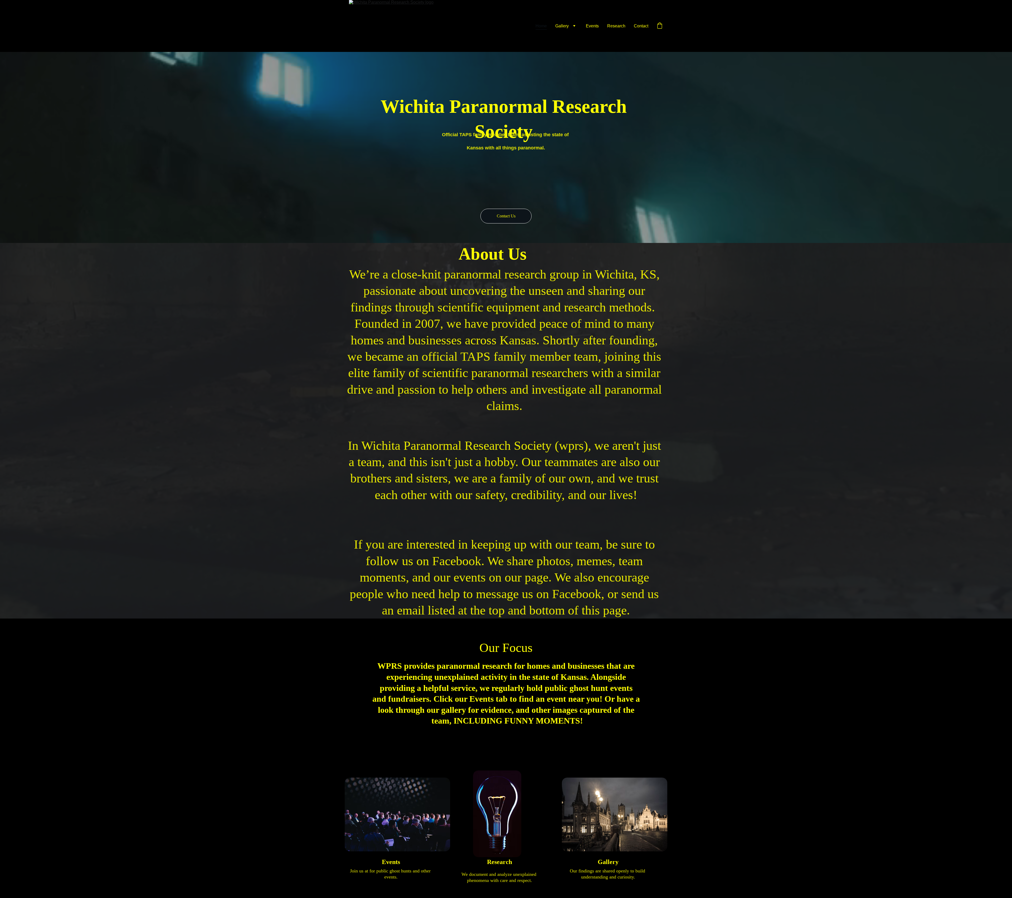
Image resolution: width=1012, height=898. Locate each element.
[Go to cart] (659, 26)
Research (616, 26)
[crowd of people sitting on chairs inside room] (397, 814)
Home (541, 26)
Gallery (562, 26)
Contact (641, 26)
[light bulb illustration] (497, 813)
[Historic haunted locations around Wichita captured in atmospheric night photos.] (614, 814)
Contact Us (506, 216)
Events (592, 26)
